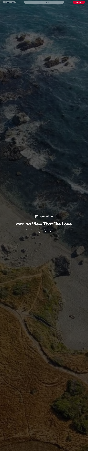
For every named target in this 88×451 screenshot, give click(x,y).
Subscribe (78, 2)
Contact (48, 2)
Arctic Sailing (40, 2)
